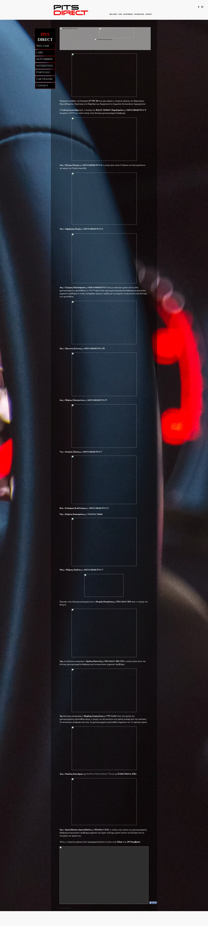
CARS (39, 52)
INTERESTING (44, 66)
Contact (42, 85)
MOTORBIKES (44, 59)
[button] (120, 14)
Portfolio (43, 72)
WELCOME (42, 46)
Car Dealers (44, 79)
